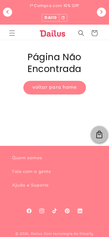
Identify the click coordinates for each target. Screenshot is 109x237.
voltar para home (54, 87)
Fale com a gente (31, 171)
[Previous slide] (7, 12)
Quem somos (27, 158)
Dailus (37, 234)
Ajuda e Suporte (30, 185)
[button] (12, 33)
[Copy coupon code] (63, 17)
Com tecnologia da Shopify (69, 234)
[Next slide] (101, 12)
